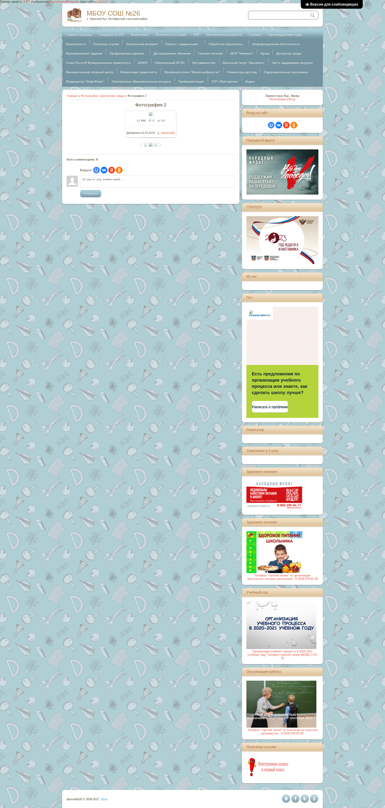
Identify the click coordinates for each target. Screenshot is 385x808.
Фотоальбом (89, 96)
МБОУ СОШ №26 (113, 13)
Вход (292, 99)
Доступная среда (112, 96)
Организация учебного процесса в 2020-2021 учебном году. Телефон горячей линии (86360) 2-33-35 (282, 655)
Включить (72, 1)
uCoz (104, 799)
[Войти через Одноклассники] (119, 170)
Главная (72, 96)
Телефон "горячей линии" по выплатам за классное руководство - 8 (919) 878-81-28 (282, 731)
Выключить (57, 1)
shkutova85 (168, 132)
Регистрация (277, 99)
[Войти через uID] (96, 170)
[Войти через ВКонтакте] (104, 170)
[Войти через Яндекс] (111, 170)
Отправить (91, 193)
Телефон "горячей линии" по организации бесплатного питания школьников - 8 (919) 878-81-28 (282, 577)
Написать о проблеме (270, 407)
